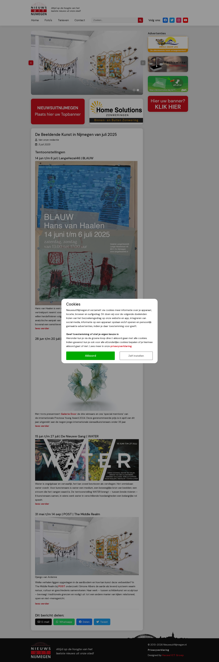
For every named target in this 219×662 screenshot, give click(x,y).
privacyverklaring (121, 346)
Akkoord (90, 356)
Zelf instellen (136, 355)
